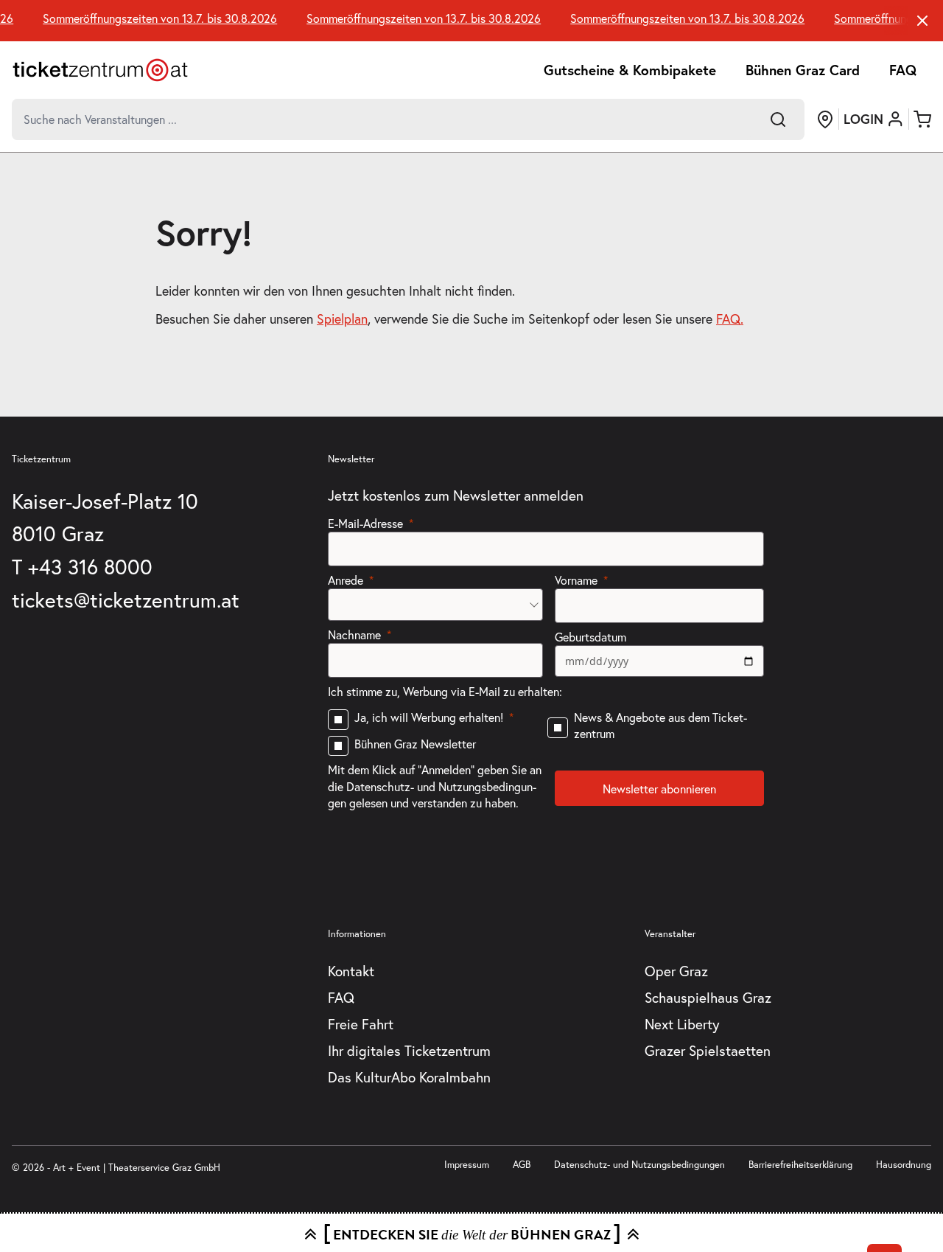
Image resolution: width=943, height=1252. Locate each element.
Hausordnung (903, 1164)
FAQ (902, 69)
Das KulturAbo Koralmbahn (409, 1077)
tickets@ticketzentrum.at (125, 599)
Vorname (576, 580)
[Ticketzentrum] (100, 70)
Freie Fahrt (360, 1024)
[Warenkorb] (922, 119)
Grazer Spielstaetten (708, 1050)
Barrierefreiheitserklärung (800, 1164)
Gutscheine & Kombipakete (630, 69)
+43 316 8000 (90, 566)
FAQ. (729, 318)
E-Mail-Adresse (365, 523)
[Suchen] (778, 119)
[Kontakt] (825, 119)
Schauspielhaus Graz (708, 997)
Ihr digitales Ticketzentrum (409, 1050)
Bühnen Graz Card (803, 69)
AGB (521, 1164)
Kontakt (351, 970)
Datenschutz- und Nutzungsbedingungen (639, 1164)
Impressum (466, 1164)
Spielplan (342, 318)
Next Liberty (682, 1024)
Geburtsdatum (590, 636)
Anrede (345, 580)
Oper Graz (676, 970)
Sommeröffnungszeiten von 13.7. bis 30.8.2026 (155, 18)
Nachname (354, 634)
